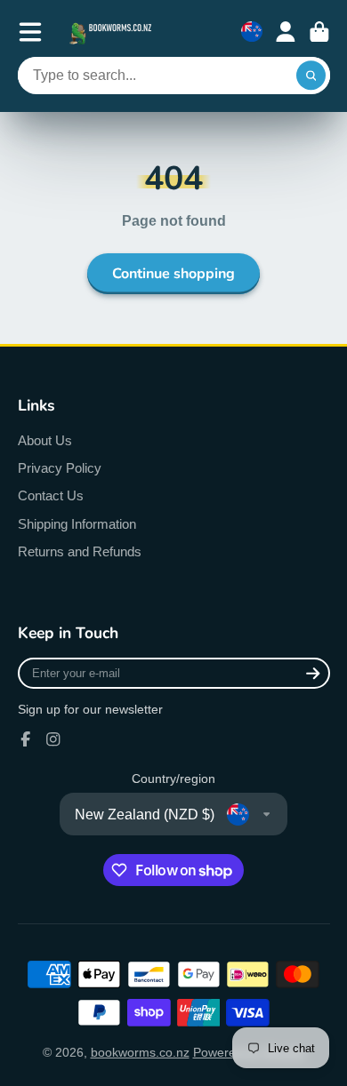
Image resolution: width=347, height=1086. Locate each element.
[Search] (311, 75)
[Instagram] (53, 739)
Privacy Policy (59, 467)
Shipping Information (77, 523)
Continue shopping (173, 273)
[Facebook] (26, 739)
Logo (112, 31)
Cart (319, 32)
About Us (45, 440)
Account (285, 32)
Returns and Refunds (79, 551)
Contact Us (51, 495)
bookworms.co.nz (140, 1052)
